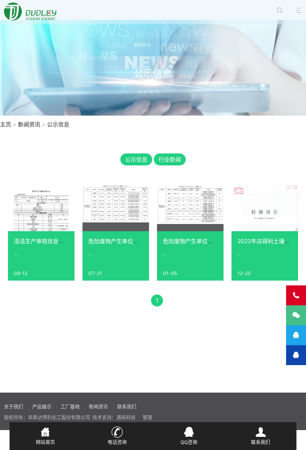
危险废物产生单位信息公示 (196, 241)
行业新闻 (170, 159)
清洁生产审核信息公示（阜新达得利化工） (67, 241)
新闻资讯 (29, 124)
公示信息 (58, 124)
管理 (147, 418)
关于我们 (13, 407)
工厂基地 (70, 407)
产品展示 (41, 407)
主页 (5, 124)
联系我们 (126, 407)
